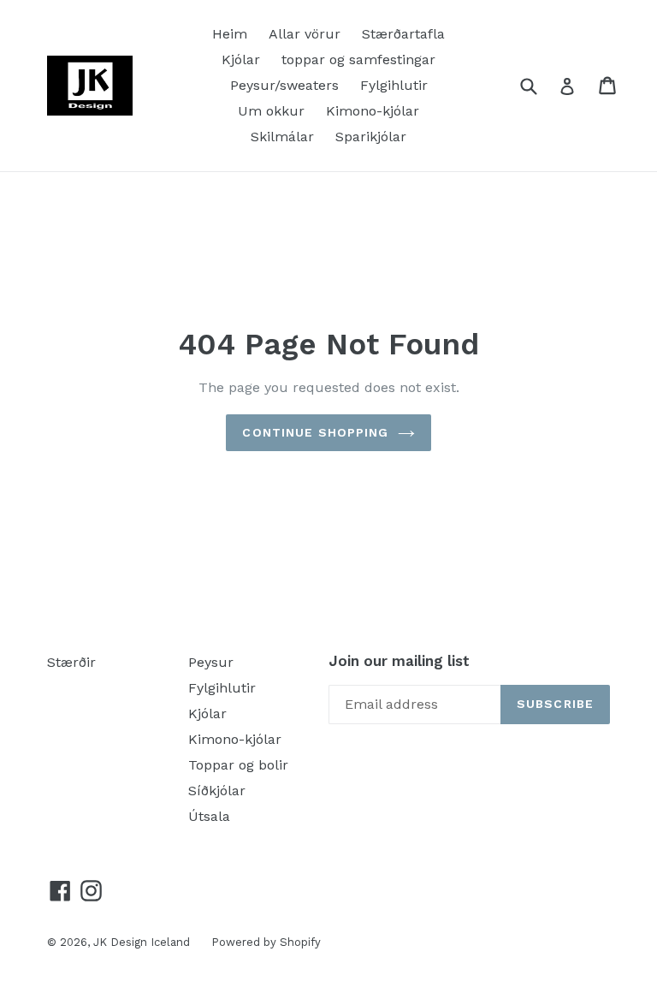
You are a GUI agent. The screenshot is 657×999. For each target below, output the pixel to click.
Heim (229, 34)
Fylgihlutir (394, 85)
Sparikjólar (370, 136)
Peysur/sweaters (284, 85)
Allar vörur (304, 34)
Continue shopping (315, 432)
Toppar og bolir (238, 765)
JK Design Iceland (141, 942)
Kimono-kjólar (372, 111)
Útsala (209, 816)
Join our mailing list (399, 660)
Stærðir (71, 662)
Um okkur (271, 111)
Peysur (211, 662)
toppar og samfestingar (358, 59)
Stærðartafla (403, 34)
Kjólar (241, 59)
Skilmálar (282, 136)
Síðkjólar (217, 790)
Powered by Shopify (266, 942)
